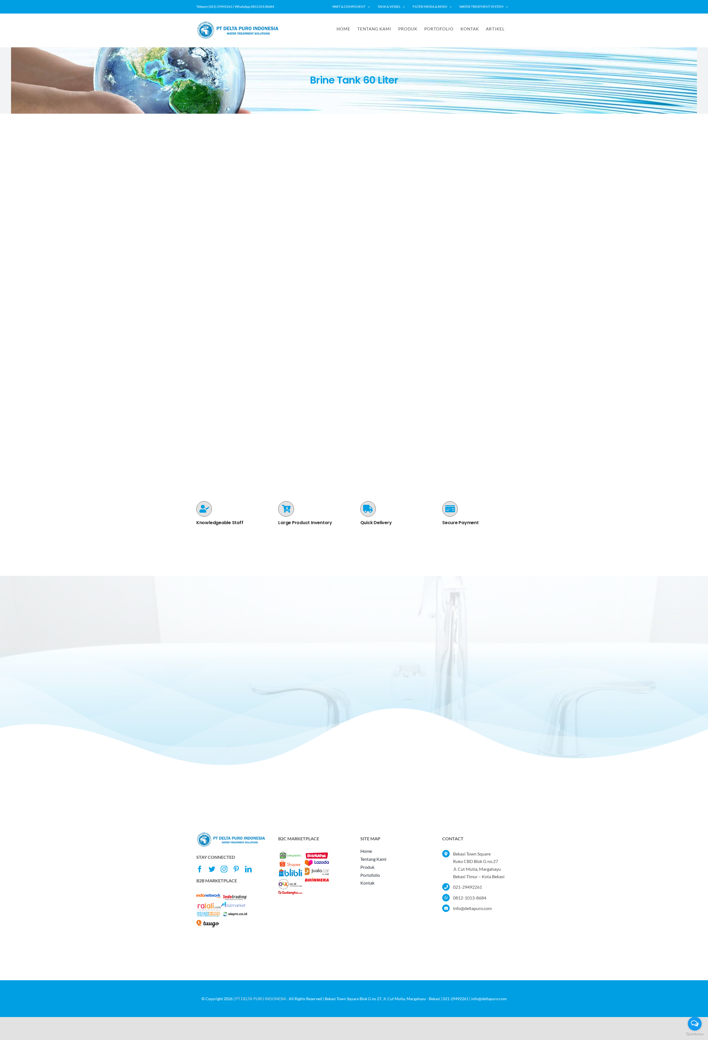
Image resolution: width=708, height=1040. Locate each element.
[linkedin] (248, 869)
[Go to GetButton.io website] (695, 1034)
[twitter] (212, 869)
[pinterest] (236, 869)
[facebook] (199, 869)
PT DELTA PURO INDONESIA (260, 998)
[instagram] (224, 869)
